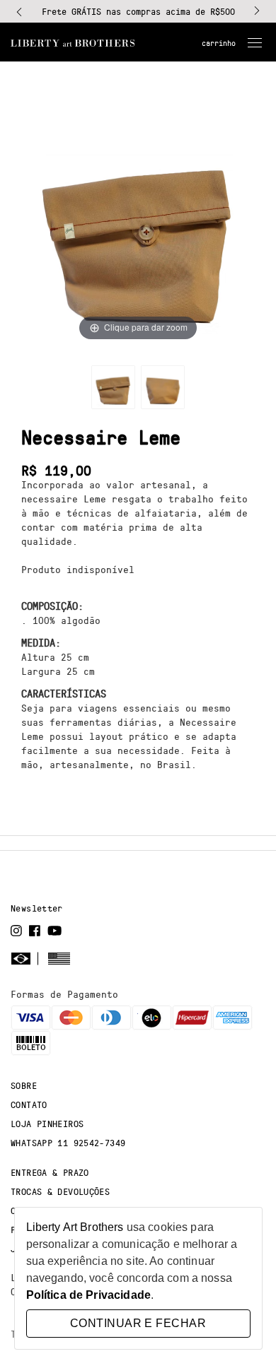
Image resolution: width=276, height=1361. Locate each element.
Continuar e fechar (138, 1323)
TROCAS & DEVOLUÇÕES (60, 1191)
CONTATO (29, 1104)
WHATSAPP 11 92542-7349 (68, 1142)
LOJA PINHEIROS (47, 1123)
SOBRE (24, 1085)
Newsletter (37, 908)
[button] (19, 11)
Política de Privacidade (88, 1295)
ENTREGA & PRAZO (50, 1172)
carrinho (219, 42)
